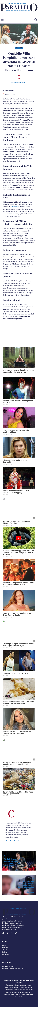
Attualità (4, 950)
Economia (5, 954)
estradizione (15, 207)
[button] (36, 20)
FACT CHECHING (8, 966)
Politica (4, 952)
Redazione (21, 82)
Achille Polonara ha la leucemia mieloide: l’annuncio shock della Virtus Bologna (12, 862)
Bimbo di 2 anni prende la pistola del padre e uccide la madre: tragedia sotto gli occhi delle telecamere (26, 886)
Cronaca (19, 48)
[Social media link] (6, 841)
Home (4, 945)
